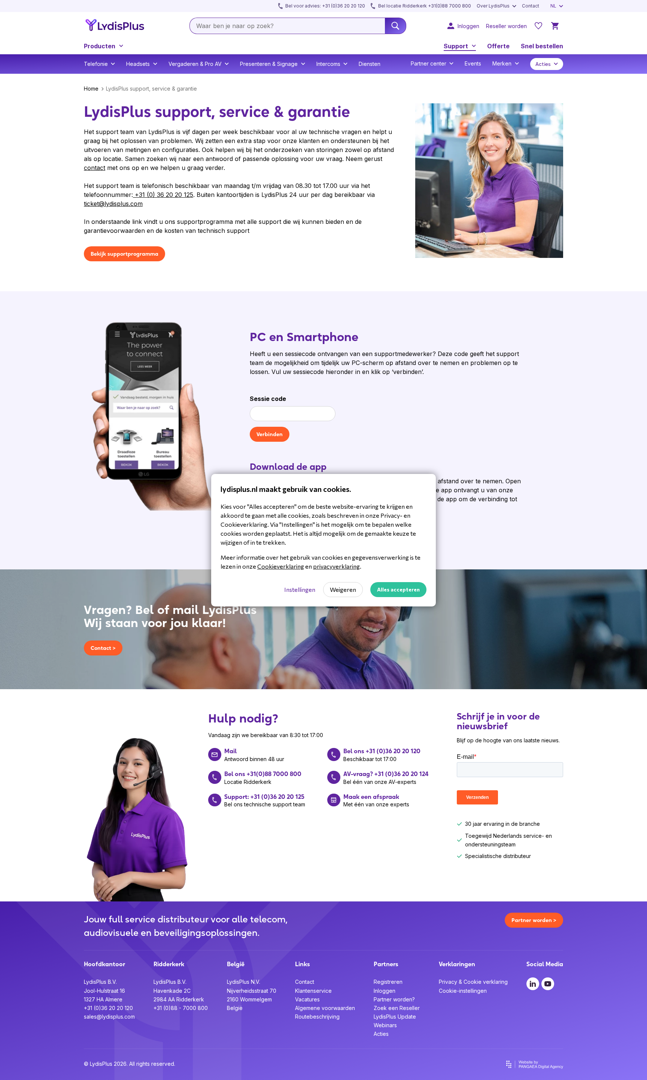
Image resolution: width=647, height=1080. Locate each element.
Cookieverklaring (280, 566)
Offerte (498, 46)
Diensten (369, 64)
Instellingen (299, 589)
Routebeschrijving (317, 1016)
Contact (304, 982)
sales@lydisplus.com (109, 1016)
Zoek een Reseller (397, 1008)
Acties (381, 1034)
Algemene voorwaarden (325, 1008)
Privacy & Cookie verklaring (473, 982)
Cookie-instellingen (463, 991)
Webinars (385, 1025)
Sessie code (268, 398)
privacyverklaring (336, 566)
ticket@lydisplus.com (113, 203)
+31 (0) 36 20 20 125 (163, 194)
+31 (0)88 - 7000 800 (181, 1008)
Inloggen (384, 991)
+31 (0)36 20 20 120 (108, 1008)
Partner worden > (533, 920)
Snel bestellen (542, 46)
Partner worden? (394, 999)
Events (473, 63)
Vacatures (307, 999)
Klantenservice (313, 991)
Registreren (388, 982)
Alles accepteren (398, 589)
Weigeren (343, 589)
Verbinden (269, 434)
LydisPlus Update (395, 1016)
